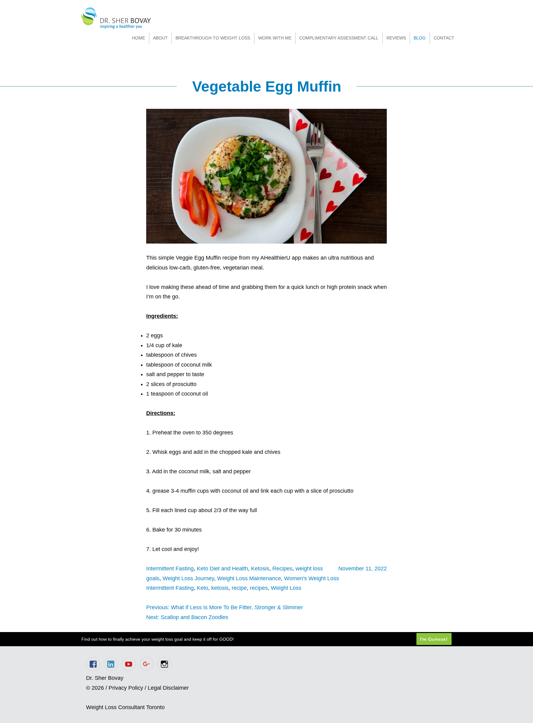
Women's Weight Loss (311, 578)
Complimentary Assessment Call (338, 37)
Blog (420, 37)
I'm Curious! (434, 639)
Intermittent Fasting (170, 568)
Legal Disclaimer (168, 688)
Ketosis (260, 568)
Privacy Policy (126, 688)
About (160, 37)
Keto (202, 588)
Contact (444, 37)
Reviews (396, 37)
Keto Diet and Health (222, 568)
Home (138, 37)
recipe (239, 588)
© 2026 (95, 688)
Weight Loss (286, 588)
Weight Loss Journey (188, 578)
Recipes (282, 568)
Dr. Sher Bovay (116, 18)
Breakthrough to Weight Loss (213, 37)
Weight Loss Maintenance (249, 578)
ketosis (220, 588)
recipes (259, 588)
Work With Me (274, 37)
